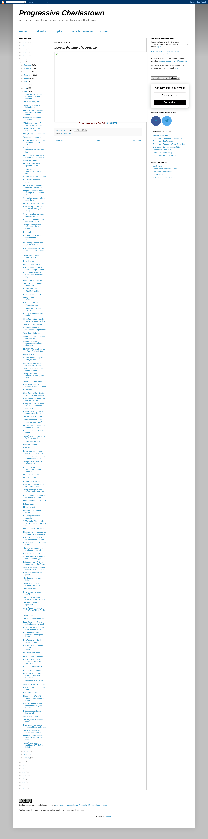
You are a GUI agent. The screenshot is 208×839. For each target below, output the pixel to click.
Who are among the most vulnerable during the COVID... (33, 706)
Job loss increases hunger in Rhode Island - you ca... (34, 457)
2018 (24, 765)
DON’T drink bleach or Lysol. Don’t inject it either (34, 304)
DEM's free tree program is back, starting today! (33, 628)
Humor (63, 133)
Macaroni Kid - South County (164, 178)
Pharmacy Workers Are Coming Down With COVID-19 (32, 676)
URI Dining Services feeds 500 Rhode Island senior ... (33, 250)
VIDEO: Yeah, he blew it (32, 441)
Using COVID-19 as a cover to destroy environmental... (34, 412)
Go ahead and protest (31, 264)
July (25, 82)
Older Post (137, 141)
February (27, 755)
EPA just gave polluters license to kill (32, 712)
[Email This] (75, 130)
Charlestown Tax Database (163, 141)
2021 (24, 59)
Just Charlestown (81, 31)
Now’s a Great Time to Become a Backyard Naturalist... (32, 662)
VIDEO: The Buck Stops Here (34, 177)
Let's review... (28, 504)
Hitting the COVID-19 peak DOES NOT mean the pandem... (33, 406)
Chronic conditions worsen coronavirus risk (33, 215)
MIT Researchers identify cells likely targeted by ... (33, 186)
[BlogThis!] (77, 130)
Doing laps (27, 390)
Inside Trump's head (31, 475)
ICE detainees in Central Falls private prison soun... (34, 269)
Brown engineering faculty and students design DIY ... (34, 452)
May (25, 88)
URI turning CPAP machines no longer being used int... (34, 538)
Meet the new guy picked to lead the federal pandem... (34, 156)
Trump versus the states (32, 381)
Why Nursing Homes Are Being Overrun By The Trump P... (32, 209)
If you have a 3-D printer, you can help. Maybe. (34, 399)
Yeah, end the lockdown (32, 324)
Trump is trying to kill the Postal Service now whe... (34, 491)
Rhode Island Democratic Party (165, 169)
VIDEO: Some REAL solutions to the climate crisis (33, 171)
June (26, 85)
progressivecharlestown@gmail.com (173, 61)
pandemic (69, 133)
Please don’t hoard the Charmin (32, 119)
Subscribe (170, 102)
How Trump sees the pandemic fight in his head (34, 385)
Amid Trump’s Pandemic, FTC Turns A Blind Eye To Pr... (34, 610)
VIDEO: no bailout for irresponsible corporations (34, 329)
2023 (24, 52)
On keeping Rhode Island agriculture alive (33, 244)
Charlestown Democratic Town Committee (169, 144)
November (28, 68)
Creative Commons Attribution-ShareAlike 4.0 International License (81, 805)
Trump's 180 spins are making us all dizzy (31, 130)
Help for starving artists (32, 670)
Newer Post (59, 141)
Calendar (40, 31)
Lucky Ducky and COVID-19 (34, 134)
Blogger (109, 816)
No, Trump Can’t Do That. (33, 553)
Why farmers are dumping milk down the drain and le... (33, 150)
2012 (24, 785)
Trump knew (28, 615)
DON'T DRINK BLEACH (32, 294)
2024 (24, 49)
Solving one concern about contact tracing (33, 369)
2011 (24, 789)
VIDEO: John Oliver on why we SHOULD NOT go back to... (34, 523)
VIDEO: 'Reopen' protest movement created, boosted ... (32, 96)
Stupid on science (30, 161)
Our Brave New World (31, 653)
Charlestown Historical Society (164, 156)
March (26, 751)
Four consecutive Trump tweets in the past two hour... (32, 738)
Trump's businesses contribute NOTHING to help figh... (33, 745)
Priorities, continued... (31, 445)
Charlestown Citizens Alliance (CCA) (167, 147)
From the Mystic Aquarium (33, 656)
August (26, 78)
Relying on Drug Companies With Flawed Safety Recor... (34, 143)
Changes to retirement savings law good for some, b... (32, 469)
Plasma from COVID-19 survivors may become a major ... (33, 698)
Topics (58, 31)
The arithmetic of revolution (33, 417)
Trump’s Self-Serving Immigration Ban (31, 257)
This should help (29, 589)
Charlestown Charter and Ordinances (167, 138)
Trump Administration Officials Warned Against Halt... (33, 376)
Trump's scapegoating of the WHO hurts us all (34, 437)
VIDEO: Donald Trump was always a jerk (33, 359)
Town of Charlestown (161, 135)
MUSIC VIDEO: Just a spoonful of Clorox (31, 165)
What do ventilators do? (32, 333)
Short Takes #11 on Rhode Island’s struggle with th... (34, 320)
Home (23, 31)
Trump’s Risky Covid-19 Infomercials (32, 463)
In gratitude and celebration (33, 203)
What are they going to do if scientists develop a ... (33, 486)
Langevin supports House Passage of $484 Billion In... (33, 193)
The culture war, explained (33, 102)
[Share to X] (80, 130)
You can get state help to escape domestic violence (34, 598)
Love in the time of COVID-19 (34, 501)
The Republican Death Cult (33, 619)
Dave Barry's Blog (160, 175)
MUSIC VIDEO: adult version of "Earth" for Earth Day (34, 350)
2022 (24, 55)
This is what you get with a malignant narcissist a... (33, 549)
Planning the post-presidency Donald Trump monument (34, 533)
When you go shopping (32, 137)
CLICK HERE (112, 123)
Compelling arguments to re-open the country (34, 199)
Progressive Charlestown (61, 13)
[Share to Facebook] (83, 130)
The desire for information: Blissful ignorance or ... (33, 731)
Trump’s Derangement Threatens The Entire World (32, 227)
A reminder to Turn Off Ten (33, 681)
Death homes (28, 261)
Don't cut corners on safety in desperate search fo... (34, 496)
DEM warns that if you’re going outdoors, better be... (34, 726)
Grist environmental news (162, 172)
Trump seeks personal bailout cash (31, 106)
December (28, 65)
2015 (24, 775)
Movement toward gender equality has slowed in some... (33, 112)
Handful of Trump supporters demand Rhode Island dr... (34, 220)
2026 (24, 42)
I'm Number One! (29, 478)
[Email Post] (70, 130)
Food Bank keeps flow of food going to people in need (34, 623)
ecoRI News (157, 166)
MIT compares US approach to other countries (34, 426)
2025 (24, 46)
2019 (24, 762)
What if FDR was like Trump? (34, 684)
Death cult (27, 232)
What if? (26, 448)
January (27, 758)
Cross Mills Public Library (162, 153)
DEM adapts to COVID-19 (33, 667)
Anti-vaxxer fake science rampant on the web (32, 364)
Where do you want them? (33, 716)
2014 (24, 779)
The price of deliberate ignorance (32, 604)
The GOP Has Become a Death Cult (32, 285)
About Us (106, 31)
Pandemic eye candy (31, 693)
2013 (24, 782)
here (176, 68)
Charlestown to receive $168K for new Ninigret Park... (33, 275)
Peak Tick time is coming (32, 280)
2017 (24, 769)
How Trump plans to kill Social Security (32, 641)
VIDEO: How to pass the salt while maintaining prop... (34, 558)
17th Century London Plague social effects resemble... (34, 124)
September (28, 75)
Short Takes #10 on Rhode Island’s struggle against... (34, 394)
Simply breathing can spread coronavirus (34, 337)
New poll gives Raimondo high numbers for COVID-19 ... (34, 238)
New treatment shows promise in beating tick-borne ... (33, 635)
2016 (24, 772)
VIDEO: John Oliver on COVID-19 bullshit (32, 290)
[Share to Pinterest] (85, 130)
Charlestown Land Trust (162, 150)
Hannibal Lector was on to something (33, 432)
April (26, 92)
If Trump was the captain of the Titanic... (33, 593)
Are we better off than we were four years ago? (32, 421)
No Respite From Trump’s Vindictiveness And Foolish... (33, 648)
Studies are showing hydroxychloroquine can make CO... (33, 344)
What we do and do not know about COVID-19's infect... (34, 568)
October (27, 72)
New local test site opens (32, 481)
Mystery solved (29, 507)
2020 (24, 62)
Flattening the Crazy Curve (33, 529)
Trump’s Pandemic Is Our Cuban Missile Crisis (33, 584)
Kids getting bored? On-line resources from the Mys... (34, 563)
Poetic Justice (28, 354)
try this (159, 47)
